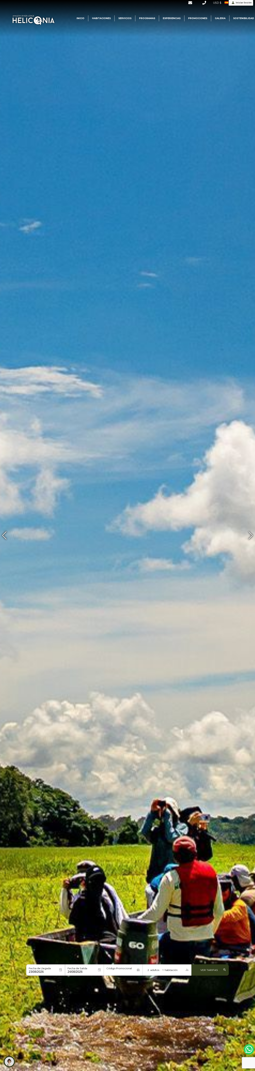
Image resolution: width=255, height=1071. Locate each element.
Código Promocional (119, 968)
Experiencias (172, 18)
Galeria (220, 18)
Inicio (80, 18)
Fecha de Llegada (40, 968)
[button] (250, 535)
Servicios (124, 18)
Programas (147, 18)
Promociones (197, 18)
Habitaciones (101, 18)
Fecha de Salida (77, 968)
